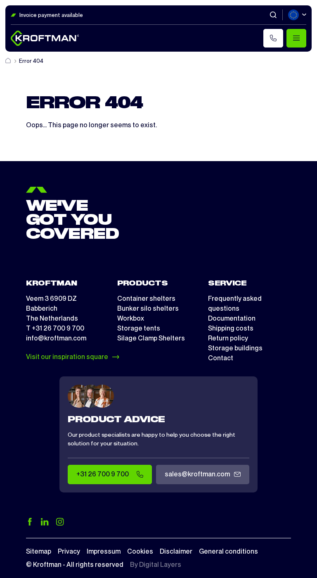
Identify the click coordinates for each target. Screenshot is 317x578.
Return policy (228, 338)
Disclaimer (176, 551)
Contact (220, 358)
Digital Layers (160, 564)
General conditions (228, 551)
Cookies (140, 551)
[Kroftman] (45, 38)
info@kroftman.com (56, 338)
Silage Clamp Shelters (151, 338)
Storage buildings (235, 348)
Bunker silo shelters (148, 308)
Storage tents (138, 328)
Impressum (104, 551)
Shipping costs (230, 328)
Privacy (69, 551)
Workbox (130, 318)
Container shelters (146, 298)
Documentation (231, 318)
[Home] (8, 61)
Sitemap (38, 551)
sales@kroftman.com (197, 474)
